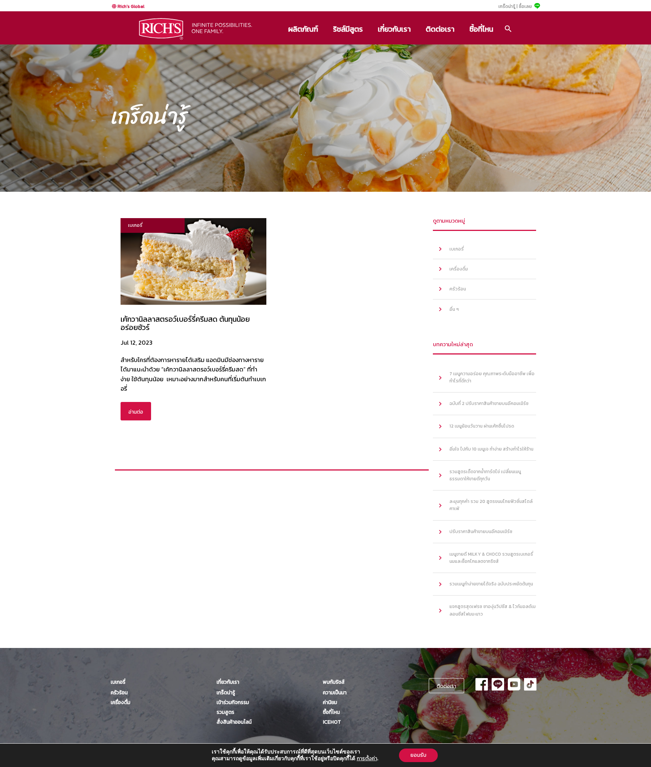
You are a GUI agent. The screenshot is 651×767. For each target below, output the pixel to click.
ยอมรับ (418, 755)
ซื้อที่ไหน (481, 29)
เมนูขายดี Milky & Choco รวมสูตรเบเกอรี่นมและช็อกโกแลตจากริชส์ (491, 558)
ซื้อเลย (525, 6)
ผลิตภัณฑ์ (303, 29)
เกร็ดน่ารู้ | (508, 6)
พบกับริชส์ (334, 682)
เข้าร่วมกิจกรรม (233, 702)
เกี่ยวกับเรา (394, 29)
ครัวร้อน (457, 289)
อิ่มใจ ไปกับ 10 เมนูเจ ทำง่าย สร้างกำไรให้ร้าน (491, 449)
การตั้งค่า (367, 758)
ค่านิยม (330, 702)
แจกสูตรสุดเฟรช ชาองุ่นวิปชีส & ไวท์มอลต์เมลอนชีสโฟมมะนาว (492, 610)
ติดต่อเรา (440, 29)
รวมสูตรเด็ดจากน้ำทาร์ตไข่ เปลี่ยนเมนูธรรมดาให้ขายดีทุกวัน (485, 475)
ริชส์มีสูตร (348, 29)
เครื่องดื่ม (458, 269)
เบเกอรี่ (456, 249)
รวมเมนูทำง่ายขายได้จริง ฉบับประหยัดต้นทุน (491, 584)
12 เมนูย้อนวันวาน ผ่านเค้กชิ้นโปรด (481, 426)
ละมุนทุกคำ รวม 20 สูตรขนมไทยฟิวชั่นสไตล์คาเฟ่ (491, 505)
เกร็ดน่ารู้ (226, 692)
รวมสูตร (225, 712)
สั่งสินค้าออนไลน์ (234, 722)
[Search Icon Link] (508, 28)
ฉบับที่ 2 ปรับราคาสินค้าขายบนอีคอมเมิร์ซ (489, 403)
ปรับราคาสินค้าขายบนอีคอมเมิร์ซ (480, 531)
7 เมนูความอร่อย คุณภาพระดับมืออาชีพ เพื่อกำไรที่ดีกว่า (492, 377)
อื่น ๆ (454, 309)
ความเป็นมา (335, 692)
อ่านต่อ (135, 412)
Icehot (332, 722)
